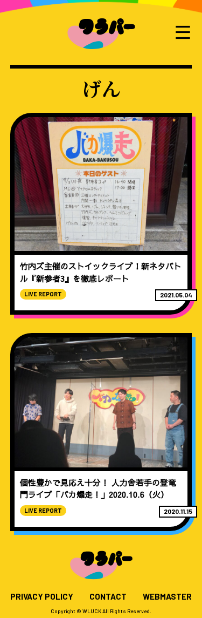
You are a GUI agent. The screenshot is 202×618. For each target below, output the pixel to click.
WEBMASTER (167, 596)
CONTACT (108, 596)
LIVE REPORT (43, 293)
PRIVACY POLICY (41, 596)
